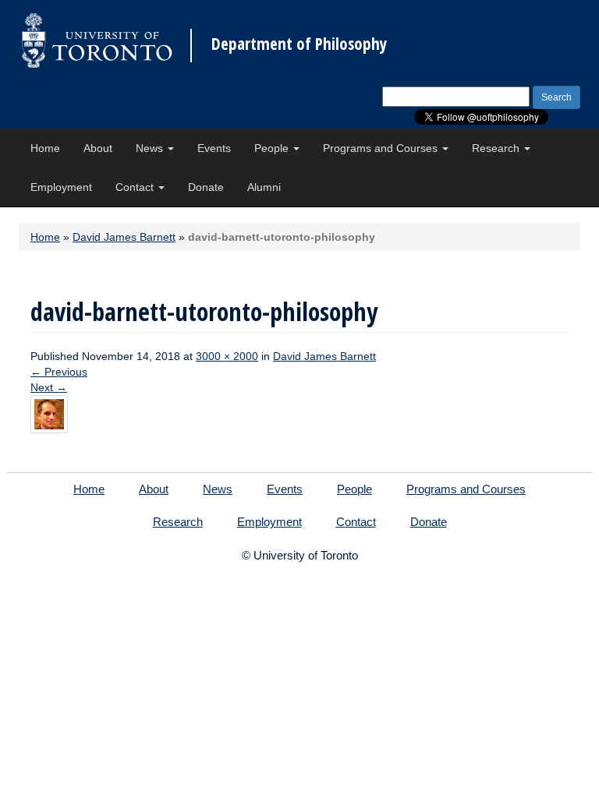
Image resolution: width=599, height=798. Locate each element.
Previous (58, 371)
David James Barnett (124, 237)
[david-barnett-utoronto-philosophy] (49, 413)
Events (214, 148)
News (151, 148)
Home (45, 148)
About (97, 148)
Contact (136, 187)
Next (48, 387)
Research (497, 148)
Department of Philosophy (299, 44)
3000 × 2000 (227, 356)
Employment (61, 187)
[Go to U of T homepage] (97, 40)
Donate (206, 187)
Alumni (264, 187)
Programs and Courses (382, 148)
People (273, 148)
